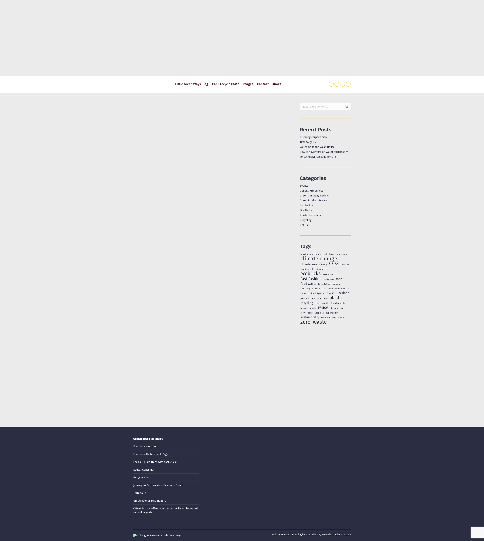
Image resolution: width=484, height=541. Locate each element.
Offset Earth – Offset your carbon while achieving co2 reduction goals (165, 510)
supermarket (332, 313)
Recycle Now (141, 477)
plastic (336, 298)
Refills (304, 225)
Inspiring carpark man (313, 137)
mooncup (304, 293)
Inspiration (306, 205)
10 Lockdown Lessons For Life (318, 156)
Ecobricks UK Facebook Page (150, 454)
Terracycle (325, 317)
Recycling (306, 220)
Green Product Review (313, 200)
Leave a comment (253, 233)
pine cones (322, 298)
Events (304, 185)
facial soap (328, 274)
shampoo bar (336, 308)
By (210, 233)
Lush (324, 288)
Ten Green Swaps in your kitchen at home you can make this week (195, 388)
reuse (323, 308)
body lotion (315, 254)
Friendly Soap (324, 284)
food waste (308, 284)
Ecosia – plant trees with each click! (155, 462)
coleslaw (345, 264)
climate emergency (313, 264)
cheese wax (341, 254)
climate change (318, 259)
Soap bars (319, 313)
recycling (306, 303)
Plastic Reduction (182, 233)
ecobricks (310, 274)
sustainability (309, 317)
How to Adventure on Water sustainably (324, 152)
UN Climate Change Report (149, 500)
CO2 (334, 263)
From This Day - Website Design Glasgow (328, 534)
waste (341, 317)
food (339, 279)
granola (336, 284)
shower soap (306, 313)
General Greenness (148, 233)
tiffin (334, 317)
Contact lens (323, 269)
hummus (316, 288)
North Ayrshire (318, 293)
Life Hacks (165, 233)
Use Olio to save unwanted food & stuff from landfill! (184, 228)
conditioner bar (307, 269)
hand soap (305, 288)
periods (343, 293)
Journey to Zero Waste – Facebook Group (158, 485)
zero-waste (313, 322)
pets (313, 298)
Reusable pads (337, 303)
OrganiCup (331, 293)
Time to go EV (308, 142)
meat (330, 288)
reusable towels (308, 308)
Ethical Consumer (143, 469)
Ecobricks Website (144, 446)
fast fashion (311, 279)
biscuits (304, 254)
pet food (304, 298)
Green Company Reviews (315, 195)
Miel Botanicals (342, 288)
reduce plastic (322, 303)
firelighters (328, 279)
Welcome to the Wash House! (317, 147)
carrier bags (328, 254)
